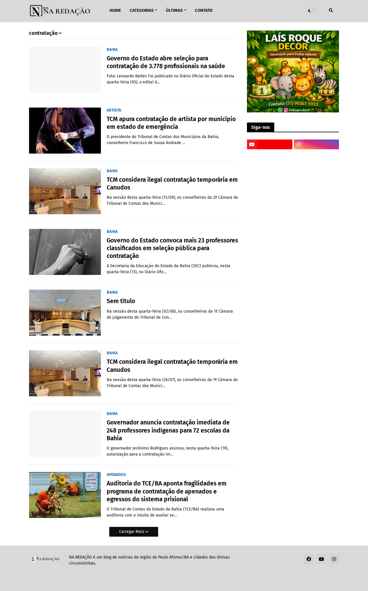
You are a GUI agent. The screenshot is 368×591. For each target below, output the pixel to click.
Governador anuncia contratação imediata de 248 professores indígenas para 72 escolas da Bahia (168, 430)
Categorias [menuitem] (142, 10)
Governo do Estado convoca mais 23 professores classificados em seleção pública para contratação (172, 248)
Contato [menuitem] (203, 10)
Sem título (121, 301)
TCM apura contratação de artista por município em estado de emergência (171, 123)
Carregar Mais (132, 531)
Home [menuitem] (115, 10)
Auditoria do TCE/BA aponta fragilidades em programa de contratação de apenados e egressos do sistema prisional (167, 491)
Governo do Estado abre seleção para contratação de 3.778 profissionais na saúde (166, 62)
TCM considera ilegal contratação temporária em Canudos (172, 183)
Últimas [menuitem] (174, 10)
